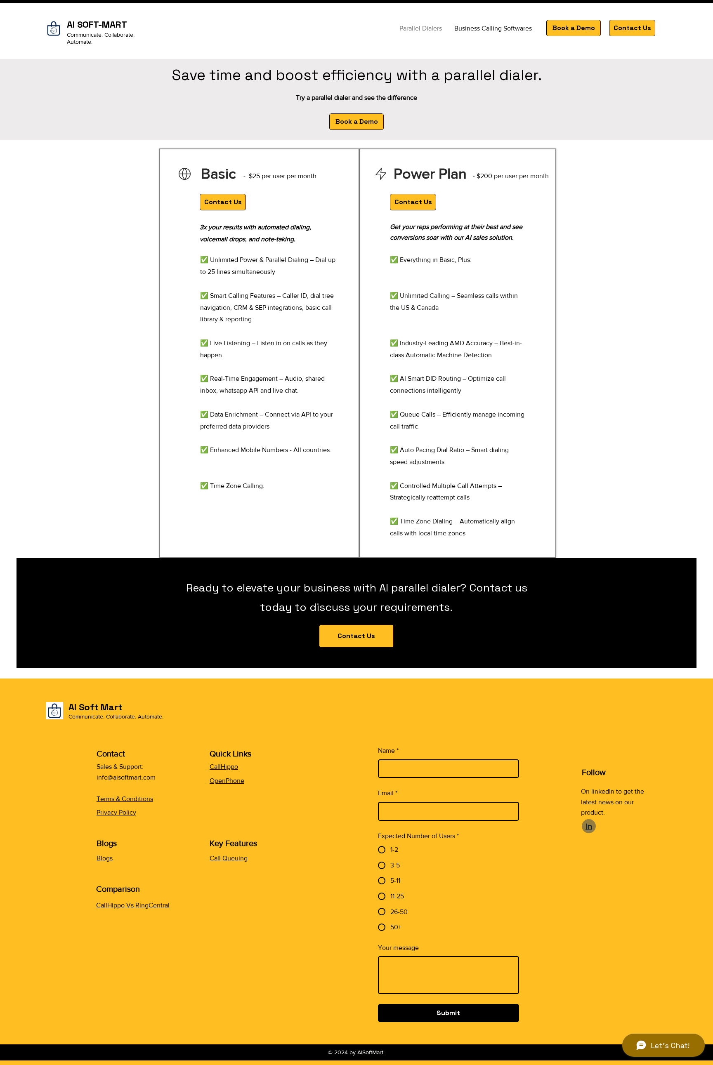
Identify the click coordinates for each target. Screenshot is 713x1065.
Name (388, 750)
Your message (398, 947)
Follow (595, 772)
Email (387, 792)
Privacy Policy (116, 812)
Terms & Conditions (125, 798)
